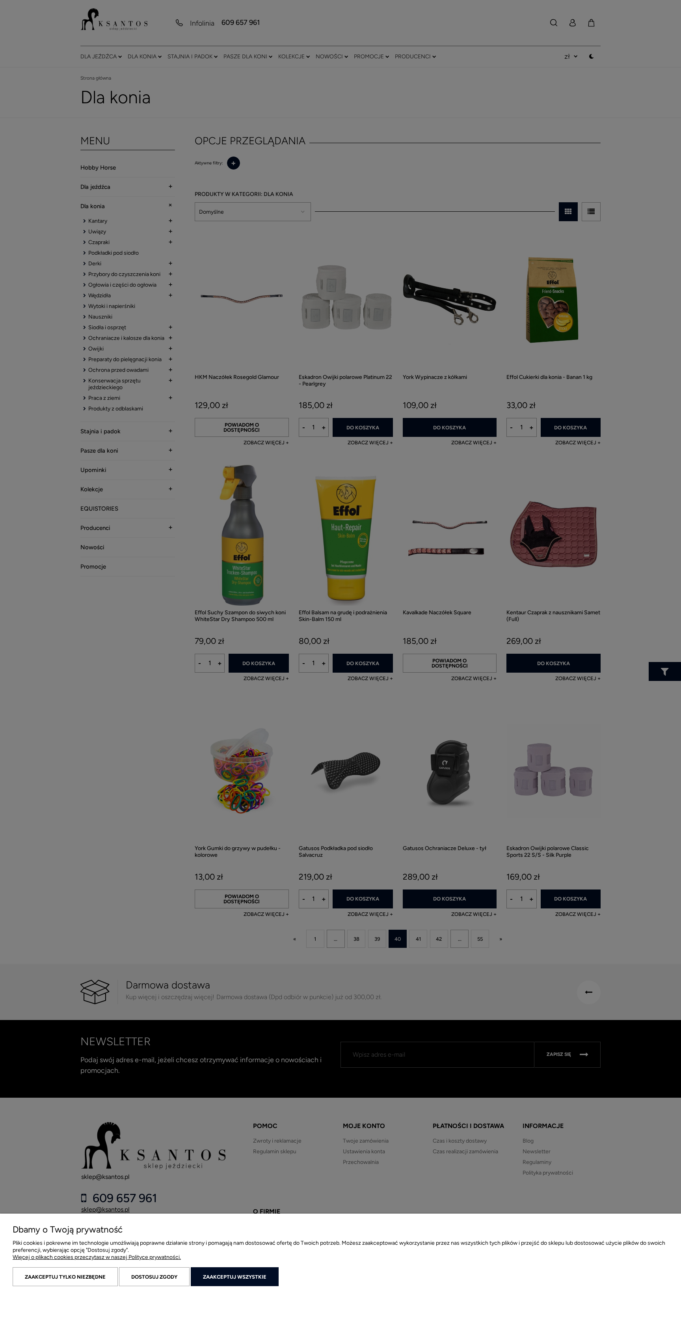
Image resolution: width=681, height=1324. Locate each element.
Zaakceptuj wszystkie (234, 1277)
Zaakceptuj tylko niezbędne (65, 1277)
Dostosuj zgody (154, 1277)
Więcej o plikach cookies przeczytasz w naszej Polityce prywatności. (97, 1257)
